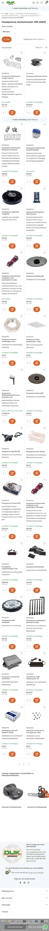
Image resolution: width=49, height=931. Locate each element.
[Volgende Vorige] (28, 764)
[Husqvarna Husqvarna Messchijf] (36, 378)
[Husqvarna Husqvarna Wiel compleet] (12, 606)
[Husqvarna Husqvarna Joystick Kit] (12, 437)
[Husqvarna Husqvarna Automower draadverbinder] (36, 133)
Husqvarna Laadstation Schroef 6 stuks (35, 621)
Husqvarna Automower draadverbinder (35, 149)
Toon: (38, 47)
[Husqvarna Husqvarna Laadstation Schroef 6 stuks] (36, 606)
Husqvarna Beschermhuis (36, 76)
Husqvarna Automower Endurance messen (11, 149)
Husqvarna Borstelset (35, 567)
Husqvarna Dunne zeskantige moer (9, 340)
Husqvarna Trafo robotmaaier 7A (33, 678)
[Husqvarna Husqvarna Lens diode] (36, 437)
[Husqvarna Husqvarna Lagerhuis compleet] (12, 197)
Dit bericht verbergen (15, 927)
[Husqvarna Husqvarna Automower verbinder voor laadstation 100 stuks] (36, 488)
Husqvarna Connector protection (10, 678)
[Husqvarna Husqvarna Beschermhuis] (36, 61)
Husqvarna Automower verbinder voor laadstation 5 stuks (11, 278)
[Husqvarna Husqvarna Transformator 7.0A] (12, 552)
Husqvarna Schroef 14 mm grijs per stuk (35, 731)
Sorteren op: (28, 39)
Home (11, 13)
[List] (46, 48)
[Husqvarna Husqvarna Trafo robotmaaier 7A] (36, 662)
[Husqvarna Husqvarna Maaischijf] (36, 261)
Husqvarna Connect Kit (11, 503)
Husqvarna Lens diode (35, 451)
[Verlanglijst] (41, 2)
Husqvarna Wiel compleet (8, 621)
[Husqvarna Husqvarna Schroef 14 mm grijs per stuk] (36, 716)
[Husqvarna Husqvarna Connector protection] (12, 662)
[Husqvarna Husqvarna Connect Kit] (12, 488)
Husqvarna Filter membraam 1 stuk (33, 340)
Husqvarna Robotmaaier (10, 15)
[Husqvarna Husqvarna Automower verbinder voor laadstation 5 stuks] (12, 261)
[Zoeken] (34, 3)
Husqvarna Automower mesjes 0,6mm (11, 77)
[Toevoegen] (12, 112)
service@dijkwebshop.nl (35, 852)
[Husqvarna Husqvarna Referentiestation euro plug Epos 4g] (12, 378)
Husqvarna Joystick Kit (11, 451)
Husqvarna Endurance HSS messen (35, 213)
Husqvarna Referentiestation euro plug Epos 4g (11, 395)
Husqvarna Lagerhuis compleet (10, 213)
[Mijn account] (37, 3)
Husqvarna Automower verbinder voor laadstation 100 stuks (35, 505)
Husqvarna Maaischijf (35, 276)
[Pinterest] (29, 883)
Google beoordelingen (36, 872)
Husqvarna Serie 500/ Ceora (29, 15)
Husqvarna (5, 73)
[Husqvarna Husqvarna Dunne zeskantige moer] (12, 325)
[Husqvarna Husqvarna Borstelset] (36, 552)
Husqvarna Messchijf (34, 393)
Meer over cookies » (36, 927)
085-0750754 (31, 861)
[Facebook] (20, 883)
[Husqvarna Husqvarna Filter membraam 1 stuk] (36, 325)
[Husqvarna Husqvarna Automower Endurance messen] (12, 133)
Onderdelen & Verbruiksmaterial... (27, 13)
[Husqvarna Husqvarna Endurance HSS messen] (36, 197)
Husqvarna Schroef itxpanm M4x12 (9, 731)
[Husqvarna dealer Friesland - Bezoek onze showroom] (12, 3)
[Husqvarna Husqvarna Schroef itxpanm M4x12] (12, 716)
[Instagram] (24, 883)
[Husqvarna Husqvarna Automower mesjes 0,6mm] (12, 61)
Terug (6, 13)
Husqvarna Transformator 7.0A (10, 568)
